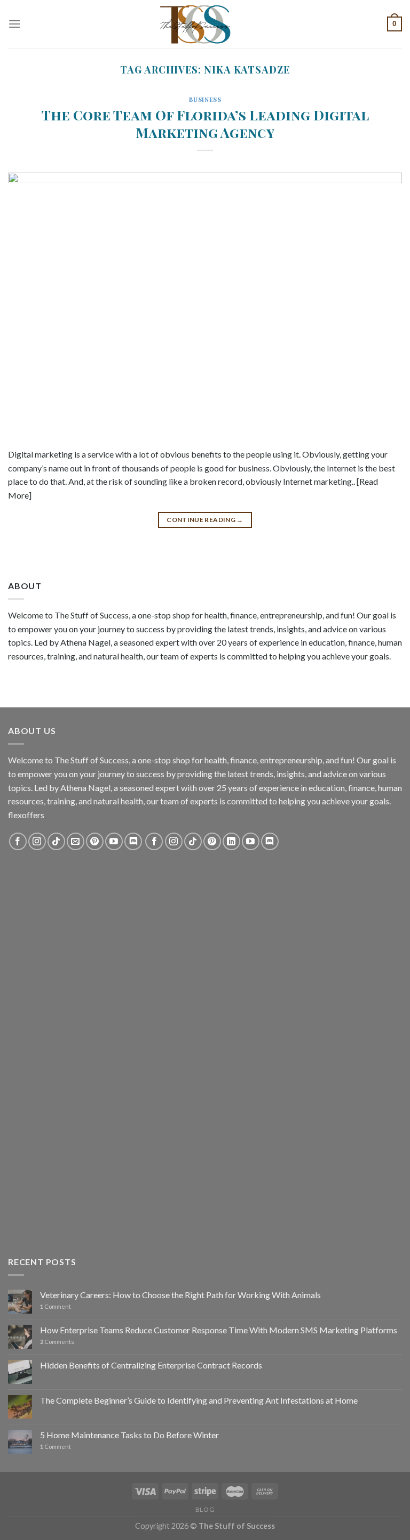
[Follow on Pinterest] (95, 841)
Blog (205, 1509)
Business (205, 99)
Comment (55, 1306)
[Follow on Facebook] (18, 841)
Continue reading (205, 520)
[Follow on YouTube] (114, 841)
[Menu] (14, 24)
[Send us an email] (75, 841)
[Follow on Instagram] (37, 841)
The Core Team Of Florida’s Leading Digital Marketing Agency (205, 123)
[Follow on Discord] (133, 841)
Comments (57, 1341)
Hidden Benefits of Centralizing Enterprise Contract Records (151, 1365)
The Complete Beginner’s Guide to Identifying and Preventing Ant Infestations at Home (199, 1400)
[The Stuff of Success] (205, 24)
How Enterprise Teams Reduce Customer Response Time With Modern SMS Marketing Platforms (218, 1330)
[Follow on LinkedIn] (231, 841)
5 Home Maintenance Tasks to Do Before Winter (129, 1435)
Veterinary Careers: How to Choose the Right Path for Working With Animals (180, 1295)
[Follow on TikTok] (56, 841)
